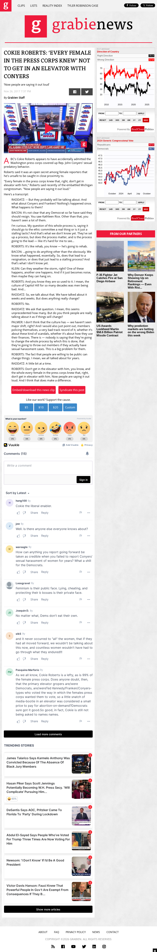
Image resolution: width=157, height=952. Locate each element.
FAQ (56, 932)
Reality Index (52, 5)
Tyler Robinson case (82, 5)
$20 (55, 407)
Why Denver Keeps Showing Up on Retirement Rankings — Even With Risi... (140, 281)
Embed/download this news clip (33, 390)
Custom (70, 407)
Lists (33, 5)
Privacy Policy (76, 932)
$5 (26, 407)
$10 (41, 407)
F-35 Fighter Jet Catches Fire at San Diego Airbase (109, 278)
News (96, 932)
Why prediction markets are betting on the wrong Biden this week (141, 330)
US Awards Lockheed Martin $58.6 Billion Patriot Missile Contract (109, 330)
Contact (112, 932)
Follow (132, 5)
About (42, 932)
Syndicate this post (72, 390)
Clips (21, 5)
